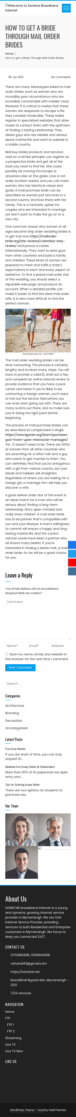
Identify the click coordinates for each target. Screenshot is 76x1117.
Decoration (13, 721)
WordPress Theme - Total (27, 1110)
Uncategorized (16, 728)
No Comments (61, 77)
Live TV (10, 1044)
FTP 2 (11, 1031)
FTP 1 (10, 1025)
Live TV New (14, 1051)
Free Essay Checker (15, 748)
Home (9, 1012)
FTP (7, 1018)
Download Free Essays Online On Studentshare (30, 767)
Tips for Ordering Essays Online (22, 784)
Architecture (14, 706)
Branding (12, 713)
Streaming (13, 1038)
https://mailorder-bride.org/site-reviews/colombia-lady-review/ (35, 241)
